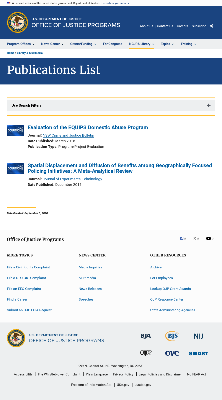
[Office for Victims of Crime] (172, 356)
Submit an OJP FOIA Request (29, 310)
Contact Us (165, 26)
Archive (156, 267)
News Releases (90, 289)
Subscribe (199, 26)
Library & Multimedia (30, 53)
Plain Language (97, 374)
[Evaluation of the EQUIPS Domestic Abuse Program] (15, 131)
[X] (197, 241)
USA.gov (123, 385)
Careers (182, 26)
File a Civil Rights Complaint (28, 267)
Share (215, 29)
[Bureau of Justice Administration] (146, 339)
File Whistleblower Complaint (59, 374)
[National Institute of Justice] (198, 339)
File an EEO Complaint (24, 289)
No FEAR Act (196, 374)
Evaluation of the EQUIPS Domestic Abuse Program (88, 127)
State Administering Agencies (172, 310)
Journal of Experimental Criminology (72, 179)
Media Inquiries (90, 267)
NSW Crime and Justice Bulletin (68, 135)
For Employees (161, 278)
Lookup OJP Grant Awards (170, 289)
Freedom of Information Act (91, 385)
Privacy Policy (123, 374)
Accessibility (23, 374)
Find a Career (17, 299)
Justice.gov (143, 385)
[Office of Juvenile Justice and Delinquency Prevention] (146, 357)
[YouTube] (210, 241)
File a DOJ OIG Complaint (26, 278)
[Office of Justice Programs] (17, 22)
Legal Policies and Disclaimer (160, 374)
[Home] (76, 22)
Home (10, 53)
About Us (146, 26)
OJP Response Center (166, 299)
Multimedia (87, 278)
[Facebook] (184, 241)
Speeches (86, 299)
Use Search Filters (26, 105)
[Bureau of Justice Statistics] (172, 342)
